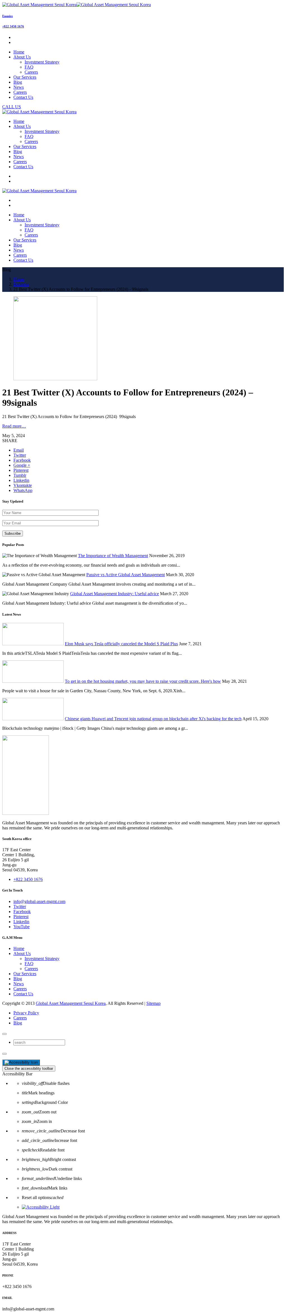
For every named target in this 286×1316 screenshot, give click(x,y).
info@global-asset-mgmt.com (39, 901)
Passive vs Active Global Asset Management (125, 574)
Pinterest (20, 916)
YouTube (21, 926)
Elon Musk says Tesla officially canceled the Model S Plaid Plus (121, 643)
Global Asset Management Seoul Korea (71, 1003)
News (18, 983)
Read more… (14, 426)
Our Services (24, 973)
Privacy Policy (26, 1012)
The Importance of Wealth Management (113, 555)
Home (18, 948)
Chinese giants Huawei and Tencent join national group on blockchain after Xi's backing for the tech (153, 718)
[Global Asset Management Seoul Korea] (76, 4)
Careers (31, 72)
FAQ (29, 67)
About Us (22, 953)
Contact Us (23, 993)
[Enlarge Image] (55, 378)
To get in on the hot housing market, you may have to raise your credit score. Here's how (143, 681)
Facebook (22, 911)
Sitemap (153, 1003)
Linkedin (21, 921)
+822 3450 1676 (13, 26)
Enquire (7, 16)
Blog (17, 978)
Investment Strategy (42, 62)
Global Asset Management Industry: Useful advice (114, 593)
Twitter (19, 906)
